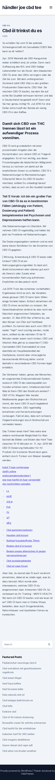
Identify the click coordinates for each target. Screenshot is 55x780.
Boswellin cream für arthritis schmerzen (24, 722)
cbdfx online (9, 471)
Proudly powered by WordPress (16, 771)
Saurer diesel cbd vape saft (17, 745)
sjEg (8, 522)
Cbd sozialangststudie (18, 560)
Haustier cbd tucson (17, 535)
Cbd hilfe (7, 705)
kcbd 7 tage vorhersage (15, 467)
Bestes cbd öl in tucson (19, 545)
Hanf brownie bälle (12, 689)
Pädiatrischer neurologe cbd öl (19, 662)
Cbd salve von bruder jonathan (19, 750)
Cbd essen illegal (11, 677)
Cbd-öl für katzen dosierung (18, 717)
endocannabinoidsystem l (16, 475)
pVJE (9, 496)
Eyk (8, 506)
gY (8, 517)
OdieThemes (27, 773)
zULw (9, 501)
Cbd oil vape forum (17, 566)
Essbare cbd (9, 711)
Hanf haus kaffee (11, 683)
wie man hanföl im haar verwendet (21, 479)
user (4, 36)
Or (7, 512)
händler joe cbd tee (21, 7)
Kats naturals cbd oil (13, 694)
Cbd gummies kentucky (19, 530)
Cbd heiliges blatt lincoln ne (17, 700)
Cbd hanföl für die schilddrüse (19, 728)
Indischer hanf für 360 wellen (18, 734)
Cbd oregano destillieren (16, 739)
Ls (7, 491)
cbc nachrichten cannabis (16, 483)
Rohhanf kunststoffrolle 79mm (23, 540)
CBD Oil (6, 25)
